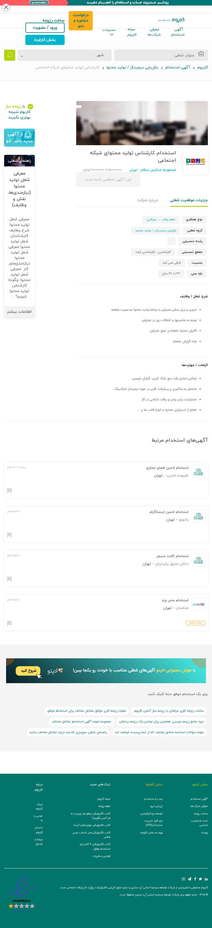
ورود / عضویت (45, 27)
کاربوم (202, 67)
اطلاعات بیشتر (19, 311)
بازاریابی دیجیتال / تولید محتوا (132, 67)
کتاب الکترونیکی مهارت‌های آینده (91, 825)
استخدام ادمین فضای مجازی (167, 467)
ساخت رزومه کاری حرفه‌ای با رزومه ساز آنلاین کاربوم (169, 711)
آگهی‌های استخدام (186, 440)
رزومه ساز (14, 106)
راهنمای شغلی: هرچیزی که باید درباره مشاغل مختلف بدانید (68, 732)
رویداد (204, 832)
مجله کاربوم (132, 32)
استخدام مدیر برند (175, 600)
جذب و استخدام (153, 799)
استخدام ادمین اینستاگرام (169, 512)
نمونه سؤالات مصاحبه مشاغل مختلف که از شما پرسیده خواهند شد (159, 732)
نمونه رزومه (104, 806)
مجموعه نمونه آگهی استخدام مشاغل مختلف (81, 721)
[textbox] (98, 55)
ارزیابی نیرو (156, 806)
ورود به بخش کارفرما (151, 832)
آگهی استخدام (177, 32)
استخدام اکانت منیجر (173, 556)
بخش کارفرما (45, 40)
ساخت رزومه (201, 813)
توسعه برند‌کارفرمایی (152, 813)
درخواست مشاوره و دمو (81, 20)
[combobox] (65, 55)
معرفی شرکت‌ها (154, 32)
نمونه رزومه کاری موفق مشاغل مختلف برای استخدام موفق (86, 711)
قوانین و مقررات (101, 856)
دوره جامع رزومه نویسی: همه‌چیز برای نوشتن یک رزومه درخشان (161, 721)
